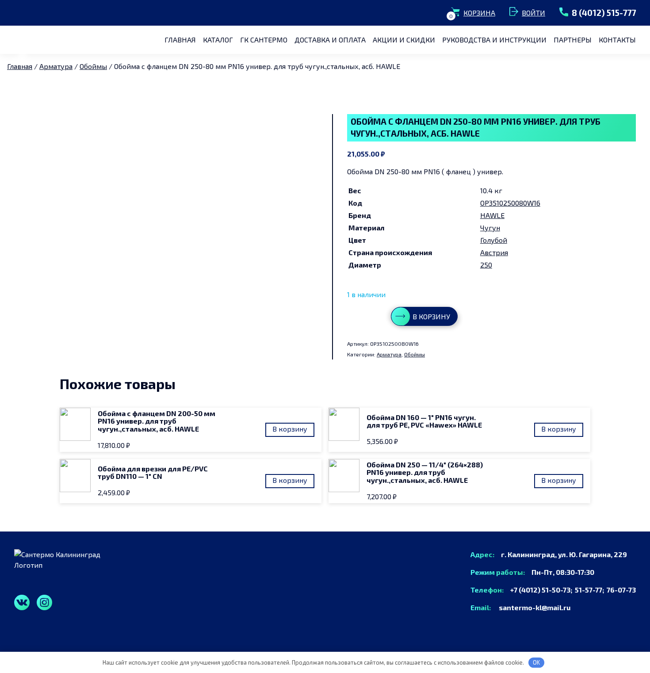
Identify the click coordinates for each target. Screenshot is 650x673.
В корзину (431, 316)
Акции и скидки (404, 39)
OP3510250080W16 (510, 203)
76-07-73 (621, 589)
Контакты (617, 39)
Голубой (493, 240)
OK (536, 662)
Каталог (218, 39)
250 (486, 264)
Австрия (494, 252)
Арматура (56, 66)
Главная (180, 39)
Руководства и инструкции (494, 39)
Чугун (490, 227)
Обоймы (93, 66)
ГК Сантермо (263, 39)
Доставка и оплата (330, 39)
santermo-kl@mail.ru (531, 607)
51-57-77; (591, 589)
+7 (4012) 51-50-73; (540, 589)
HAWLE (492, 215)
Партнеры (573, 39)
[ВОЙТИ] (515, 13)
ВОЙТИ (533, 12)
